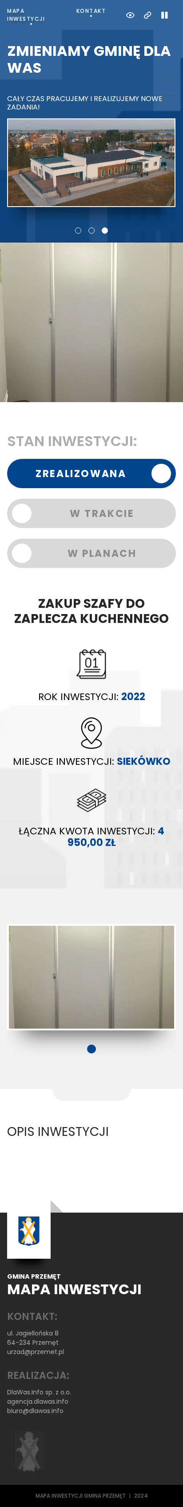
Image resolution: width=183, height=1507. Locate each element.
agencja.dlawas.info (37, 1401)
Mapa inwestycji (26, 15)
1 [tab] (78, 230)
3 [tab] (105, 230)
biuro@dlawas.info (35, 1410)
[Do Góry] (164, 1488)
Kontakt (91, 11)
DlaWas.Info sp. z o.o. (39, 1392)
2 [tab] (91, 230)
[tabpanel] (91, 125)
